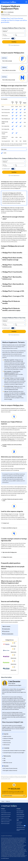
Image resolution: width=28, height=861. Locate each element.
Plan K (24, 102)
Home (3, 801)
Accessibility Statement (5, 858)
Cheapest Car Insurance (5, 818)
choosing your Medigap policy (7, 438)
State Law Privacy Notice (21, 827)
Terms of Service (19, 822)
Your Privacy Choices (20, 825)
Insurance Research (20, 818)
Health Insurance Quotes (5, 821)
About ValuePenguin (20, 810)
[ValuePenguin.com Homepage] (9, 2)
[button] (11, 12)
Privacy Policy (19, 823)
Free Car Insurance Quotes (5, 816)
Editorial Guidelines (20, 812)
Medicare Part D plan (13, 389)
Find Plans (14, 41)
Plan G (15, 209)
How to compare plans (8, 633)
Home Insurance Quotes (5, 823)
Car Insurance (3, 810)
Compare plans (6, 628)
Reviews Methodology (20, 814)
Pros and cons (6, 631)
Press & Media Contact (20, 816)
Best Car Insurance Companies (6, 819)
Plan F (10, 209)
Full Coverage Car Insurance (6, 812)
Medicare (8, 801)
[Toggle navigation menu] (26, 2)
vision (10, 399)
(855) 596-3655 (15, 788)
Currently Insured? (6, 38)
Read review (13, 646)
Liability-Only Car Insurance (6, 814)
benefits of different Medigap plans (18, 95)
